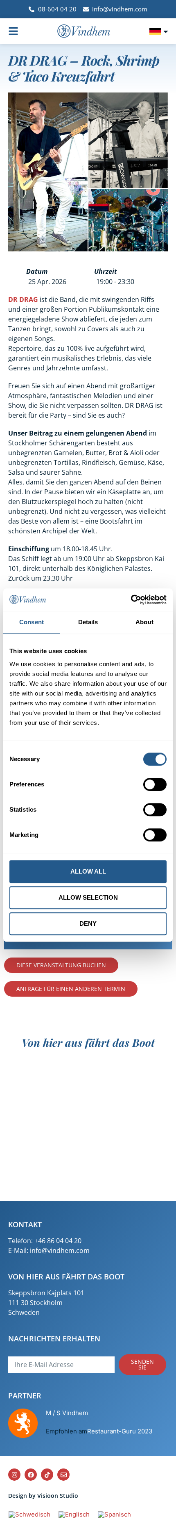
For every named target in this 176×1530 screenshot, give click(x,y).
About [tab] (144, 622)
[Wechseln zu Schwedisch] (29, 1514)
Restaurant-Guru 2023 (120, 1431)
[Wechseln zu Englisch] (74, 1514)
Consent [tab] (31, 622)
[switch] (155, 784)
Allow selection (88, 897)
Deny (88, 923)
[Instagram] (14, 1474)
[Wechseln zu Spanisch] (114, 1514)
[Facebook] (31, 1474)
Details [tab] (88, 622)
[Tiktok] (47, 1474)
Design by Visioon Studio (43, 1495)
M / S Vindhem (67, 1413)
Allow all (88, 871)
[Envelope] (63, 1474)
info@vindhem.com (60, 1250)
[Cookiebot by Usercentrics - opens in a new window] (131, 599)
